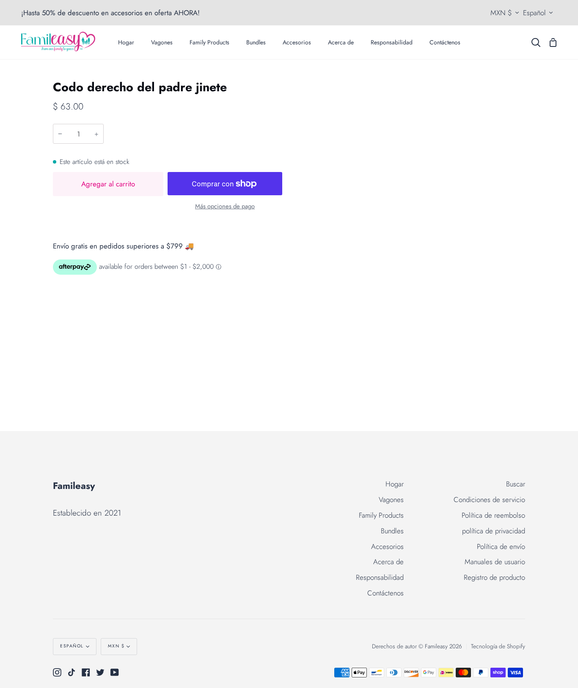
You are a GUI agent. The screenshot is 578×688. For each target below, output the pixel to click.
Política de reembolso (493, 515)
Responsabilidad (380, 577)
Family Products (381, 515)
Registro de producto (494, 577)
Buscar (515, 484)
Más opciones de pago (225, 206)
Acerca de (388, 562)
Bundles (392, 531)
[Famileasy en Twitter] (100, 672)
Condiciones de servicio (489, 499)
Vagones (391, 499)
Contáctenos (385, 593)
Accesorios (387, 546)
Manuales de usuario (495, 562)
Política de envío (501, 546)
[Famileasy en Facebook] (86, 672)
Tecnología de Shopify (498, 646)
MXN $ (501, 13)
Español (534, 13)
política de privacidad (493, 531)
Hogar (394, 484)
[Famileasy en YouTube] (114, 672)
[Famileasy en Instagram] (57, 672)
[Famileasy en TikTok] (71, 672)
